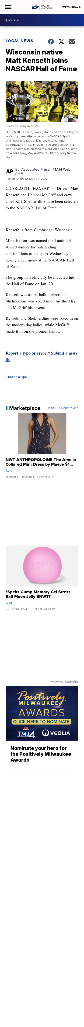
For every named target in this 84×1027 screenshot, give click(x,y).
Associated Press (35, 169)
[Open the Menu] (8, 7)
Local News (19, 40)
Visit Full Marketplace (63, 408)
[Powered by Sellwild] (71, 681)
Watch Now (70, 7)
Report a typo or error (26, 353)
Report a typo (17, 377)
